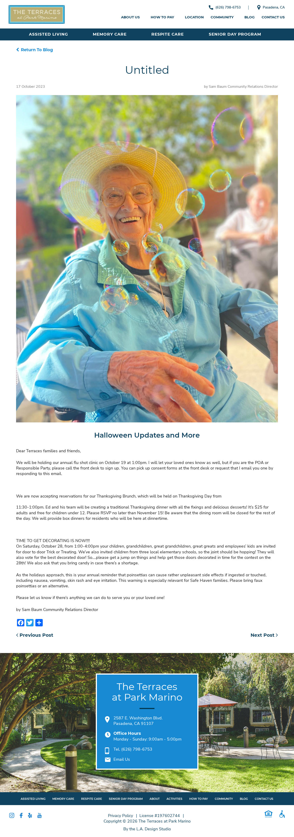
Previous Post (35, 635)
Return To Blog (37, 49)
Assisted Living (48, 34)
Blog (249, 17)
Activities (174, 798)
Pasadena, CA (274, 7)
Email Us (121, 759)
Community (222, 17)
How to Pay (162, 17)
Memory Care (109, 34)
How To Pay (198, 798)
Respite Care (167, 34)
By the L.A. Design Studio (147, 829)
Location (194, 17)
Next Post (263, 635)
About (155, 798)
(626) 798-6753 (228, 7)
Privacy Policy (120, 815)
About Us (130, 17)
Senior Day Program (235, 34)
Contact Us (273, 17)
